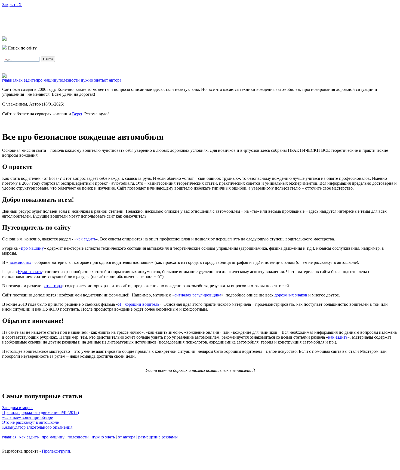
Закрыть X (12, 4)
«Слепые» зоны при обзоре (27, 417)
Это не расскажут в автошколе (30, 422)
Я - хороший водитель (138, 304)
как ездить (26, 80)
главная (9, 80)
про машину (47, 80)
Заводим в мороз (17, 407)
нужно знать (92, 80)
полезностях (19, 262)
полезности (69, 80)
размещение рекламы (158, 437)
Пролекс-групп (56, 451)
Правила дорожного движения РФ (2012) (40, 412)
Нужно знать (30, 271)
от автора (112, 80)
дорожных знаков (291, 295)
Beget (77, 114)
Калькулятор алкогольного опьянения (37, 427)
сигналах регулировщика (197, 295)
